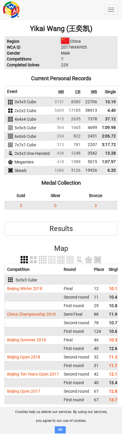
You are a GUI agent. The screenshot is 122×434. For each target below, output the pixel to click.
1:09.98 (109, 127)
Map (61, 248)
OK (60, 430)
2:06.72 (109, 136)
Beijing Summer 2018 (26, 340)
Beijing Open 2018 (23, 357)
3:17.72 (109, 144)
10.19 (110, 101)
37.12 (110, 119)
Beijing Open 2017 (23, 391)
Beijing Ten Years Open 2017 (33, 374)
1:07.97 (109, 161)
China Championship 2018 (31, 314)
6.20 (111, 170)
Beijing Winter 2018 (24, 288)
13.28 (110, 153)
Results (61, 229)
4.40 (111, 110)
